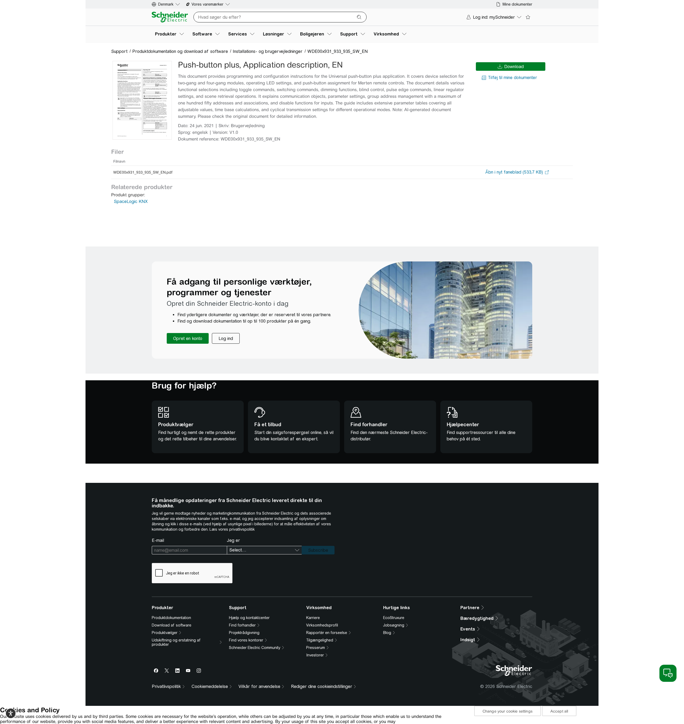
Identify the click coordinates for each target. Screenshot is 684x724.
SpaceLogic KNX (131, 201)
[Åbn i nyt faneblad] (514, 172)
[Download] (142, 100)
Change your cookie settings (508, 711)
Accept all (559, 711)
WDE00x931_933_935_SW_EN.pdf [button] (142, 172)
